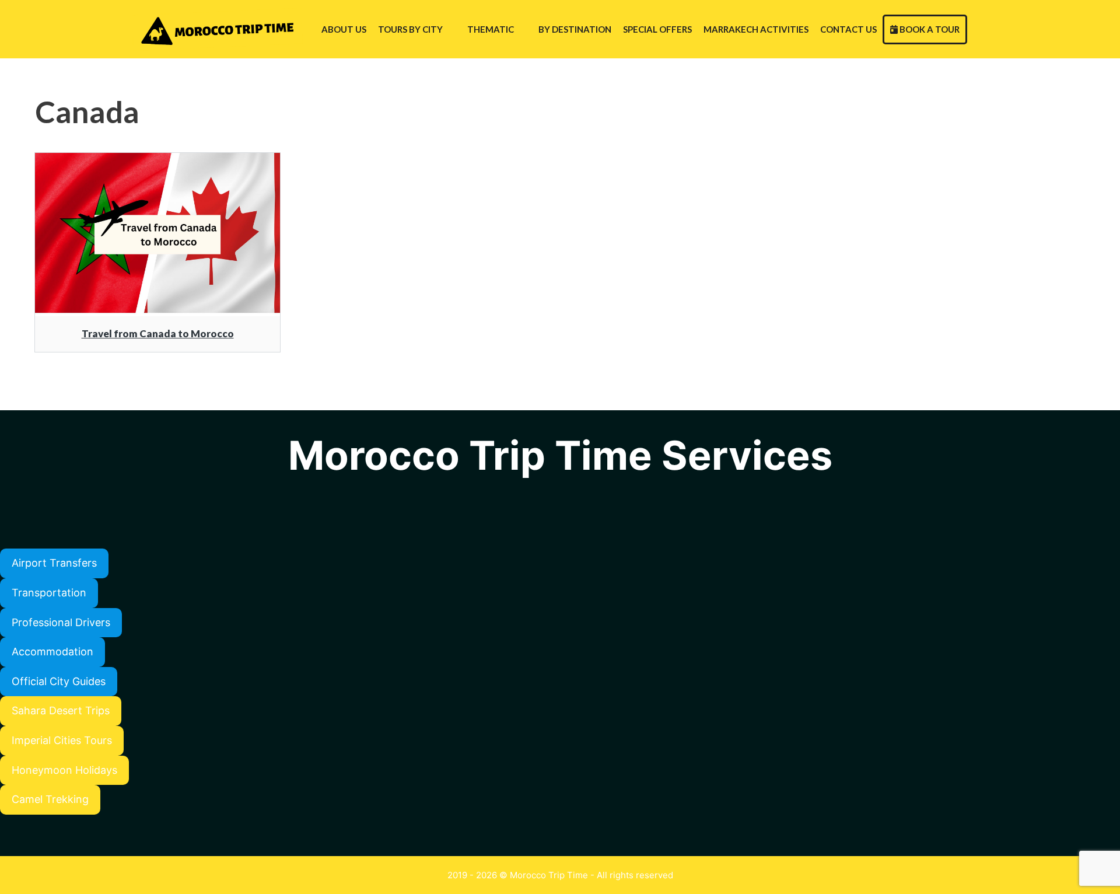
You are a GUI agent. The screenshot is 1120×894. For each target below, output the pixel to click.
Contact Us (848, 29)
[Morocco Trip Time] (219, 29)
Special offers (657, 29)
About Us (343, 29)
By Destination (574, 29)
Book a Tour (929, 29)
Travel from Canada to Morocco (158, 333)
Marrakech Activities (756, 29)
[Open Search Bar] (978, 29)
